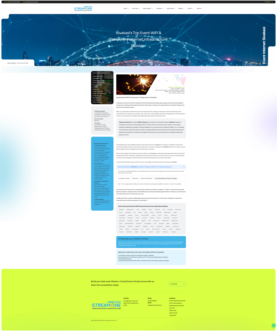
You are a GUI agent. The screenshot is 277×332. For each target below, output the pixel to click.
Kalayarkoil (130, 226)
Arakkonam (157, 209)
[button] (274, 325)
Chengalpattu (122, 215)
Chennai (136, 215)
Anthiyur (150, 209)
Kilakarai (171, 229)
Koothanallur (129, 232)
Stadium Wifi (172, 310)
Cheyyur (166, 215)
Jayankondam (175, 223)
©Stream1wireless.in (96, 320)
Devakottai (174, 218)
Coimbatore (130, 218)
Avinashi (140, 212)
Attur (134, 212)
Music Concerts (97, 95)
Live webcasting (97, 100)
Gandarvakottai (165, 220)
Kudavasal (150, 232)
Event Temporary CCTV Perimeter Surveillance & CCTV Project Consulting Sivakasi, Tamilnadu (143, 257)
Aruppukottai (128, 212)
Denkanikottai (166, 218)
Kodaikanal (177, 229)
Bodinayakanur (167, 212)
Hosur (155, 223)
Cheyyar (160, 215)
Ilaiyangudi (161, 223)
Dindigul (137, 220)
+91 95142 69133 (16, 2)
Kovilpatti (136, 232)
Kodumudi (121, 232)
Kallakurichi (137, 226)
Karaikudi (127, 229)
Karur (142, 229)
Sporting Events (97, 78)
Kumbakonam (165, 232)
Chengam (130, 215)
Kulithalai (157, 232)
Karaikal (121, 229)
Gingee (120, 223)
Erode (149, 220)
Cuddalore (151, 218)
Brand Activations (97, 102)
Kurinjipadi (173, 232)
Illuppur (168, 223)
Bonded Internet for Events (176, 305)
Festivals (95, 87)
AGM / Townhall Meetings (100, 93)
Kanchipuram (160, 226)
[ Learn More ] (143, 200)
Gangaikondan (174, 220)
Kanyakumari (176, 226)
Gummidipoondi (147, 223)
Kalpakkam (145, 226)
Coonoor (137, 218)
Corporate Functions (98, 80)
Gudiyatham (139, 223)
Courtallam (144, 218)
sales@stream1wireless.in (32, 2)
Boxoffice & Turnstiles (99, 83)
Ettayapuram (156, 220)
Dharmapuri (130, 220)
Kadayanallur (122, 226)
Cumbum (159, 218)
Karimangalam (135, 229)
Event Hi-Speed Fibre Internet (177, 300)
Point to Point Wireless (175, 303)
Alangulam (121, 209)
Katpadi (147, 229)
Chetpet (153, 215)
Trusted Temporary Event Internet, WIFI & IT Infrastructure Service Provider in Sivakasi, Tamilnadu (143, 260)
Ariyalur (120, 212)
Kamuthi (152, 226)
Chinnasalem (122, 218)
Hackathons (96, 98)
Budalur (175, 212)
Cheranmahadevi (145, 215)
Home (8, 63)
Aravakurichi (178, 209)
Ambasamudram (130, 209)
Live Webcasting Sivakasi (124, 259)
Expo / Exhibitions (97, 85)
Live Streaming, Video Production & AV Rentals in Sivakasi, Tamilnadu (136, 255)
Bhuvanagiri (159, 212)
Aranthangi (169, 209)
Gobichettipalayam (129, 223)
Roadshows (96, 89)
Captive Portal (173, 312)
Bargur (146, 212)
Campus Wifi (172, 315)
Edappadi (143, 220)
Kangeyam (167, 226)
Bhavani (152, 212)
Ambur (137, 209)
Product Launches (98, 76)
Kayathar (164, 229)
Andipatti (144, 209)
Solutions (13, 63)
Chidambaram (173, 215)
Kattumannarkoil (156, 229)
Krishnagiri (143, 232)
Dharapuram (122, 220)
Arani (163, 209)
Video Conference (98, 91)
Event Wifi (172, 308)
